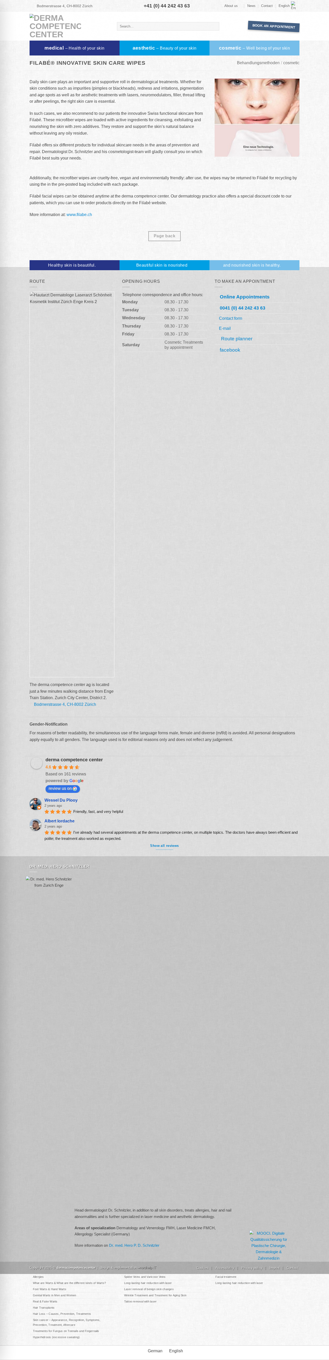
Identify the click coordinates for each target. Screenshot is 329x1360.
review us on (60, 788)
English (284, 6)
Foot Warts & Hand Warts (49, 1289)
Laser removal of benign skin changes (149, 1289)
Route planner (236, 338)
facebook (230, 350)
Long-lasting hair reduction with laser (148, 1282)
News (251, 6)
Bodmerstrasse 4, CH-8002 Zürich (65, 6)
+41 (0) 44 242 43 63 (167, 5)
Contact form (230, 318)
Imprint (274, 1268)
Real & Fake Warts (45, 1301)
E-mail (225, 328)
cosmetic (254, 48)
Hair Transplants (44, 1307)
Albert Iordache (59, 821)
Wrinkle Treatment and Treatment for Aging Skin (155, 1295)
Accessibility (224, 1268)
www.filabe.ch (79, 214)
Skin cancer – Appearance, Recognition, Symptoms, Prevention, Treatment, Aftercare (66, 1322)
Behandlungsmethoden (258, 63)
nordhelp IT (148, 1268)
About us (231, 6)
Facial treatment (225, 1276)
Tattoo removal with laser (140, 1301)
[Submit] (214, 26)
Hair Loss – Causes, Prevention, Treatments (62, 1313)
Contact (267, 6)
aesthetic (165, 48)
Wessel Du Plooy (61, 800)
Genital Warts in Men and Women (54, 1295)
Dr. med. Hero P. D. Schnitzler (134, 1245)
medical (74, 48)
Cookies (202, 1268)
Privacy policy (251, 1268)
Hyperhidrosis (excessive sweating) (56, 1337)
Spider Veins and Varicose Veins (145, 1276)
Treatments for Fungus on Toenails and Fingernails (66, 1331)
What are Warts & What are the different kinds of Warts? (69, 1282)
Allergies (38, 1276)
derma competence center (74, 759)
